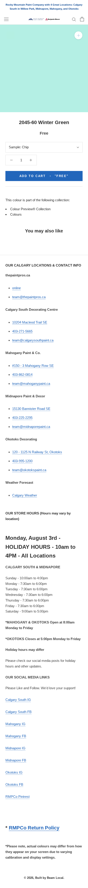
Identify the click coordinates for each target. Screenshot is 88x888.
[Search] (74, 19)
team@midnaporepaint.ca (31, 427)
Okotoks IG (14, 772)
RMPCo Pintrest (17, 796)
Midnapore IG (15, 748)
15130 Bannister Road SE (31, 409)
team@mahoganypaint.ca (31, 383)
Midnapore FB (15, 760)
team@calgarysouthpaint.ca (32, 340)
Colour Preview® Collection (30, 209)
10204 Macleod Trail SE (29, 322)
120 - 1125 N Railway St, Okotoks (37, 452)
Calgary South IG (18, 700)
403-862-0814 (22, 374)
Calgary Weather (24, 495)
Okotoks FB (14, 784)
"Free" (44, 176)
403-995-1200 (22, 461)
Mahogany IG (15, 724)
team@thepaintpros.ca (29, 297)
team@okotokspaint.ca (29, 470)
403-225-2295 (22, 418)
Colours (16, 214)
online (16, 288)
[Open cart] (82, 19)
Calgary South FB (18, 712)
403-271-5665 (22, 331)
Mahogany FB (15, 736)
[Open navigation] (6, 19)
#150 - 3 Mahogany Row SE (33, 365)
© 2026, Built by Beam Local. (44, 877)
